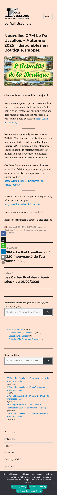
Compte (9, 452)
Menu (48, 17)
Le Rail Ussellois (17, 23)
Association (10, 466)
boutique (28, 230)
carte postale (39, 230)
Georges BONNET (16, 227)
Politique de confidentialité (29, 491)
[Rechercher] (47, 361)
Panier (7, 445)
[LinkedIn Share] (3, 251)
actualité (19, 230)
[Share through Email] (3, 257)
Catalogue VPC (12, 459)
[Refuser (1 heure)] (53, 482)
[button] (3, 262)
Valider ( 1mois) (19, 487)
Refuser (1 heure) (38, 487)
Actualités (9, 439)
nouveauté (9, 233)
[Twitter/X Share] (3, 239)
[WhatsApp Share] (3, 245)
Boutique (9, 432)
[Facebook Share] (3, 233)
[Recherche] (47, 312)
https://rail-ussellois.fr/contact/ (22, 204)
